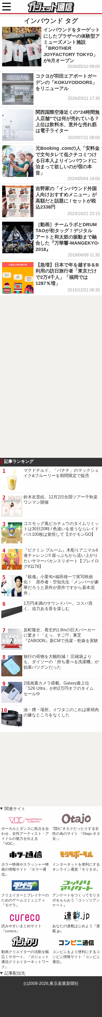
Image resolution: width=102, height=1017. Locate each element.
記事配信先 (14, 973)
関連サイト (14, 808)
